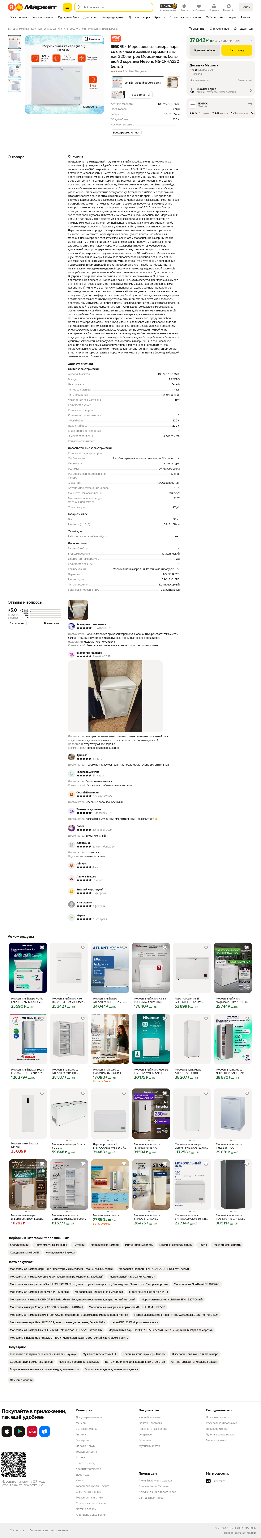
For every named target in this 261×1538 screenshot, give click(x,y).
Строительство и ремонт (91, 1503)
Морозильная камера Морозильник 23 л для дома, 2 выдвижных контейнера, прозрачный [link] (108, 1071)
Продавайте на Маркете (154, 1486)
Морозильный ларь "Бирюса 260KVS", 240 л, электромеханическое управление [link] (231, 1000)
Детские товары (86, 1509)
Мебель (81, 1423)
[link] (19, 1245)
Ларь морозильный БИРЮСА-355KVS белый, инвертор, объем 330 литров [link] (109, 1146)
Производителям (217, 1428)
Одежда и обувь (86, 1445)
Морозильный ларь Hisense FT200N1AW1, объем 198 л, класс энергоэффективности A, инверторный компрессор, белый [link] (151, 1071)
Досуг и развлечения (89, 1417)
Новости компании (217, 1417)
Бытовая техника (86, 1428)
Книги (79, 1480)
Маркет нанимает (217, 1440)
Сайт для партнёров (151, 1497)
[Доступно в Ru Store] (44, 1436)
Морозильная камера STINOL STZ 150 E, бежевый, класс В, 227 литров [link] (148, 1217)
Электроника (84, 1440)
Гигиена (81, 1434)
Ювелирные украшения (90, 1514)
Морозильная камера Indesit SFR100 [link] (229, 1146)
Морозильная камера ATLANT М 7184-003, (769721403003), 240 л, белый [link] (67, 1071)
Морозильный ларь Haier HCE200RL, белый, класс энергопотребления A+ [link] (67, 1000)
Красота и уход (85, 1463)
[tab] (18, 17)
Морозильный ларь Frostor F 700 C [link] (68, 1146)
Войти (246, 7)
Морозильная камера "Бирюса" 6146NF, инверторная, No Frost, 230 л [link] (151, 1146)
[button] (116, 38)
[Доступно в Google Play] (19, 1436)
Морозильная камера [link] (106, 1215)
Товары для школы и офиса (92, 1486)
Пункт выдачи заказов (220, 1434)
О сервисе (145, 1434)
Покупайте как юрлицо (153, 1428)
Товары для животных (89, 1497)
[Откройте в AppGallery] (32, 1436)
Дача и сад (82, 1474)
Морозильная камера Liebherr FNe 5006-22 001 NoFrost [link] (191, 1146)
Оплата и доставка (150, 1423)
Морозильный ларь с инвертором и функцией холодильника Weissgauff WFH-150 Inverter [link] (27, 1217)
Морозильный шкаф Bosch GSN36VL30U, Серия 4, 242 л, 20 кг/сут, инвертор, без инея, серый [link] (28, 1071)
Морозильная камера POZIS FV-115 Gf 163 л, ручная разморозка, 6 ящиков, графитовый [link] (229, 1217)
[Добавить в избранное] (42, 947)
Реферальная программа (221, 1423)
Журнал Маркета (149, 1445)
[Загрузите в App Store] (7, 1436)
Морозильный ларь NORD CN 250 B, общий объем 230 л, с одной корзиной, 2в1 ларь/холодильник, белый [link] (27, 1000)
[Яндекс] (251, 1532)
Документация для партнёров (157, 1492)
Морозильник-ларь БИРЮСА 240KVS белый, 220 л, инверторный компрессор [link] (190, 1217)
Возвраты (145, 1440)
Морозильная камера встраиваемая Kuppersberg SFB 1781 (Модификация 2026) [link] (68, 1217)
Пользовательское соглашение (48, 1530)
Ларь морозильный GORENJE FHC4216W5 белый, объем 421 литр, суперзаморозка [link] (189, 1000)
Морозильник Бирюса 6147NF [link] (24, 1145)
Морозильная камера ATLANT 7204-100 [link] (188, 1071)
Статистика (17, 1530)
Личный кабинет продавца (155, 1480)
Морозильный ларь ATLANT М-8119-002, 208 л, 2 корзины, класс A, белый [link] (109, 1000)
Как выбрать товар (150, 1417)
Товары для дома (86, 1451)
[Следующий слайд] (98, 74)
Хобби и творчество (88, 1468)
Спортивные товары (88, 1491)
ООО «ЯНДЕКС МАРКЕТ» (240, 1527)
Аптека (80, 1457)
